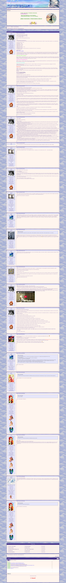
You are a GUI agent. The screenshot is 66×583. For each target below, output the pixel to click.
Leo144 (11, 353)
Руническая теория (27, 550)
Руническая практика (27, 546)
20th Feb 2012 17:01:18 (22, 250)
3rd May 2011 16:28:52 (22, 147)
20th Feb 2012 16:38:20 (22, 229)
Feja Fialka (11, 147)
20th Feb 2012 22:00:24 (22, 284)
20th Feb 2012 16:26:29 (22, 213)
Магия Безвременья (10, 28)
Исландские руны (10, 550)
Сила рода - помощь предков (12, 546)
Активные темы (9, 8)
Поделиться (18, 147)
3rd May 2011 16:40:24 (22, 168)
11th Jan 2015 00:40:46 (22, 353)
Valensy (11, 334)
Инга (11, 435)
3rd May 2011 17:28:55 (22, 192)
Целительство (16, 28)
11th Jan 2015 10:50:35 (22, 372)
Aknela (11, 33)
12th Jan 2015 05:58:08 (22, 393)
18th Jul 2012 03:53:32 (22, 334)
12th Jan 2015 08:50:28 (22, 476)
